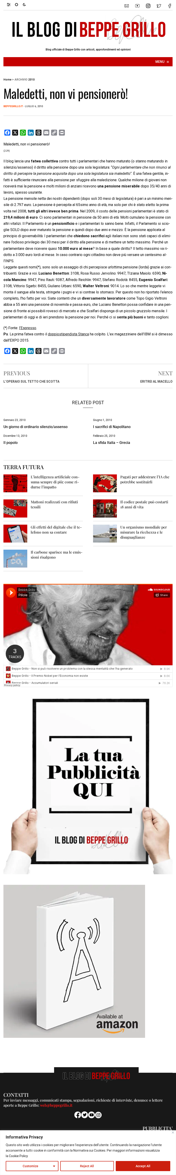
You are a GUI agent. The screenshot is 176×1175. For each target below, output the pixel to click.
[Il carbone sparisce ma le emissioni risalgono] (15, 558)
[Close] (173, 1132)
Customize (30, 1166)
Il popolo (10, 442)
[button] (11, 4)
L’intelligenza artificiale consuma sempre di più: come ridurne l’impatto (55, 481)
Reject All (87, 1166)
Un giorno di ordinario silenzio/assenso (35, 427)
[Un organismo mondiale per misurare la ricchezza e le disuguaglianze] (105, 533)
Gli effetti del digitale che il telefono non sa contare (56, 530)
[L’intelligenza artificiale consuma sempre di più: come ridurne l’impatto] (15, 483)
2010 (31, 79)
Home (7, 79)
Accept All (143, 1166)
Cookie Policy (18, 1156)
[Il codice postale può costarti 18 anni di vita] (105, 508)
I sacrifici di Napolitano (112, 427)
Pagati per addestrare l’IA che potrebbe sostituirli (144, 479)
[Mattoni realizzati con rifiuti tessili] (15, 508)
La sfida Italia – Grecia (111, 442)
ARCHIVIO (21, 79)
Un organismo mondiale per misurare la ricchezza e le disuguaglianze (143, 532)
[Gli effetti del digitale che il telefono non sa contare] (15, 533)
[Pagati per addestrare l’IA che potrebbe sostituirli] (105, 483)
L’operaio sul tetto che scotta (31, 381)
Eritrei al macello (156, 381)
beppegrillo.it (13, 106)
